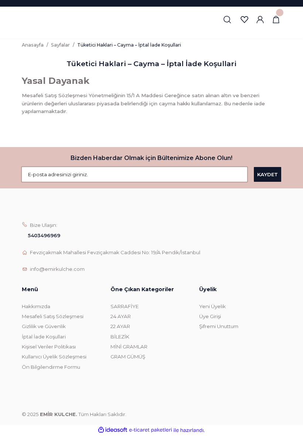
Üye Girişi (210, 316)
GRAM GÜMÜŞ (127, 357)
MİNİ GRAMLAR (128, 347)
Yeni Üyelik (212, 306)
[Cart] (276, 19)
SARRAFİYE (124, 306)
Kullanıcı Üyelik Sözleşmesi (54, 357)
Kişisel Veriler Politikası (49, 347)
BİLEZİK (119, 337)
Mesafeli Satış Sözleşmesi (53, 316)
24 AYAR (120, 316)
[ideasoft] (112, 430)
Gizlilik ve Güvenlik (44, 326)
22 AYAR (120, 326)
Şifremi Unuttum (218, 326)
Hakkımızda (36, 306)
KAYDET (267, 174)
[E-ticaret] (150, 430)
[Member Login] (260, 19)
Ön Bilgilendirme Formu (51, 367)
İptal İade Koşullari (44, 337)
